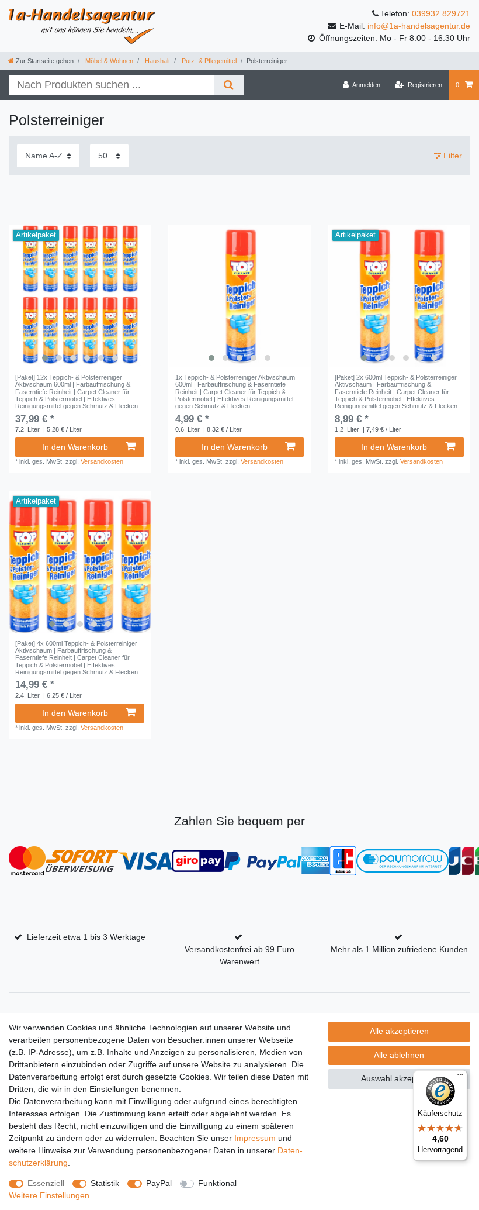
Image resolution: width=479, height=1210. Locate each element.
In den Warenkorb (75, 446)
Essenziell (45, 1183)
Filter (451, 155)
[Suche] (229, 85)
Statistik (105, 1183)
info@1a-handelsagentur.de (418, 25)
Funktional (217, 1183)
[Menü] (460, 1077)
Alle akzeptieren (399, 1031)
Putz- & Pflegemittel (208, 60)
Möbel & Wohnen (108, 60)
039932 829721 (441, 13)
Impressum (255, 1138)
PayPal (159, 1183)
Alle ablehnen (399, 1055)
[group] (80, 296)
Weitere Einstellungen (49, 1195)
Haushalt (156, 60)
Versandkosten (102, 461)
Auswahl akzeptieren (399, 1078)
